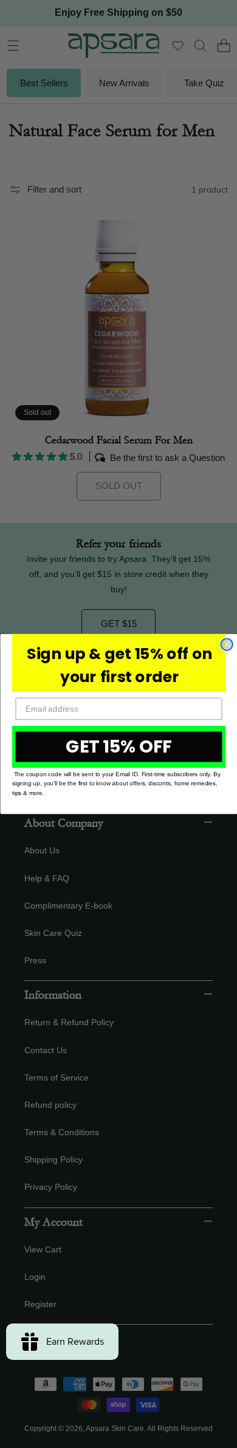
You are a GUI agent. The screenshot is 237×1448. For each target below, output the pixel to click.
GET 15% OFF (118, 746)
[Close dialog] (226, 644)
